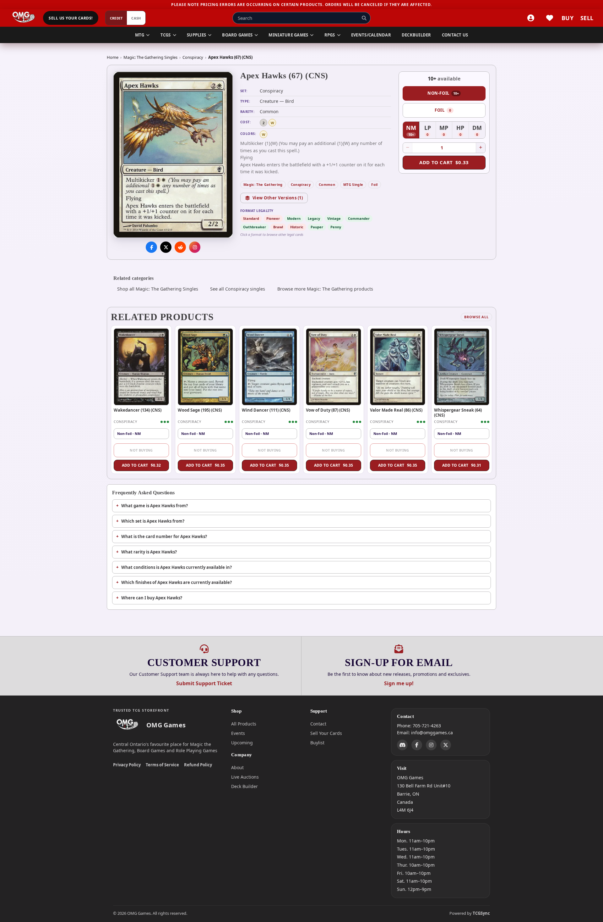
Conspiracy (192, 57)
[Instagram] (431, 745)
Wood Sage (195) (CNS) (200, 410)
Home (112, 57)
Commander (359, 218)
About (237, 767)
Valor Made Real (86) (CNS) (396, 410)
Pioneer (273, 218)
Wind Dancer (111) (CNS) (266, 410)
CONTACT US (455, 35)
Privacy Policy (127, 765)
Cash (136, 18)
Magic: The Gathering (263, 184)
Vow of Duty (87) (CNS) (328, 410)
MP (445, 131)
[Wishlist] (550, 18)
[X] (445, 745)
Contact (318, 724)
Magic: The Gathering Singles (150, 57)
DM (478, 131)
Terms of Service (162, 765)
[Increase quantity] (480, 148)
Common (327, 184)
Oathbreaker (254, 227)
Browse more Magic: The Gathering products (325, 289)
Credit (116, 18)
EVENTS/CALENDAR (371, 35)
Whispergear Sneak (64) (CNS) (458, 412)
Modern (294, 218)
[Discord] (402, 745)
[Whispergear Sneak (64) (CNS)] (461, 366)
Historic (296, 227)
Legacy (314, 218)
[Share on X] (165, 247)
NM (412, 131)
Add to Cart (444, 162)
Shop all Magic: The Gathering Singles (157, 289)
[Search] (364, 18)
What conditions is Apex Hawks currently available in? (176, 567)
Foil (374, 184)
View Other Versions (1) (278, 198)
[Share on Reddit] (180, 247)
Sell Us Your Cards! (70, 18)
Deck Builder (244, 786)
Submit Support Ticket (204, 683)
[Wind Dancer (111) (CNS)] (269, 366)
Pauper (317, 227)
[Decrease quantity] (407, 148)
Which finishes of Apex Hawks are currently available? (176, 582)
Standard (251, 218)
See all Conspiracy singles (237, 289)
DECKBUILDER (416, 35)
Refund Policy (198, 765)
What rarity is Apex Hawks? (149, 552)
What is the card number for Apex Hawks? (164, 536)
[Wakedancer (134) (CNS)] (141, 366)
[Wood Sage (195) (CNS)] (205, 366)
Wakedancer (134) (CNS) (137, 410)
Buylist (317, 743)
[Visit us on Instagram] (194, 247)
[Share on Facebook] (151, 247)
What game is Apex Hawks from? (154, 505)
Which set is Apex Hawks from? (152, 521)
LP (430, 131)
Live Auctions (245, 777)
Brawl (278, 227)
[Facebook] (416, 745)
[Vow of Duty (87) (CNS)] (333, 366)
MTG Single (353, 184)
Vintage (334, 218)
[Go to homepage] (24, 18)
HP (462, 131)
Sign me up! (399, 683)
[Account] (531, 18)
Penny (335, 227)
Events (238, 733)
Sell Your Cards (326, 733)
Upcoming (242, 743)
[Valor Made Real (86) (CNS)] (397, 366)
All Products (243, 724)
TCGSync (481, 913)
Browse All (476, 316)
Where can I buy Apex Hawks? (151, 598)
